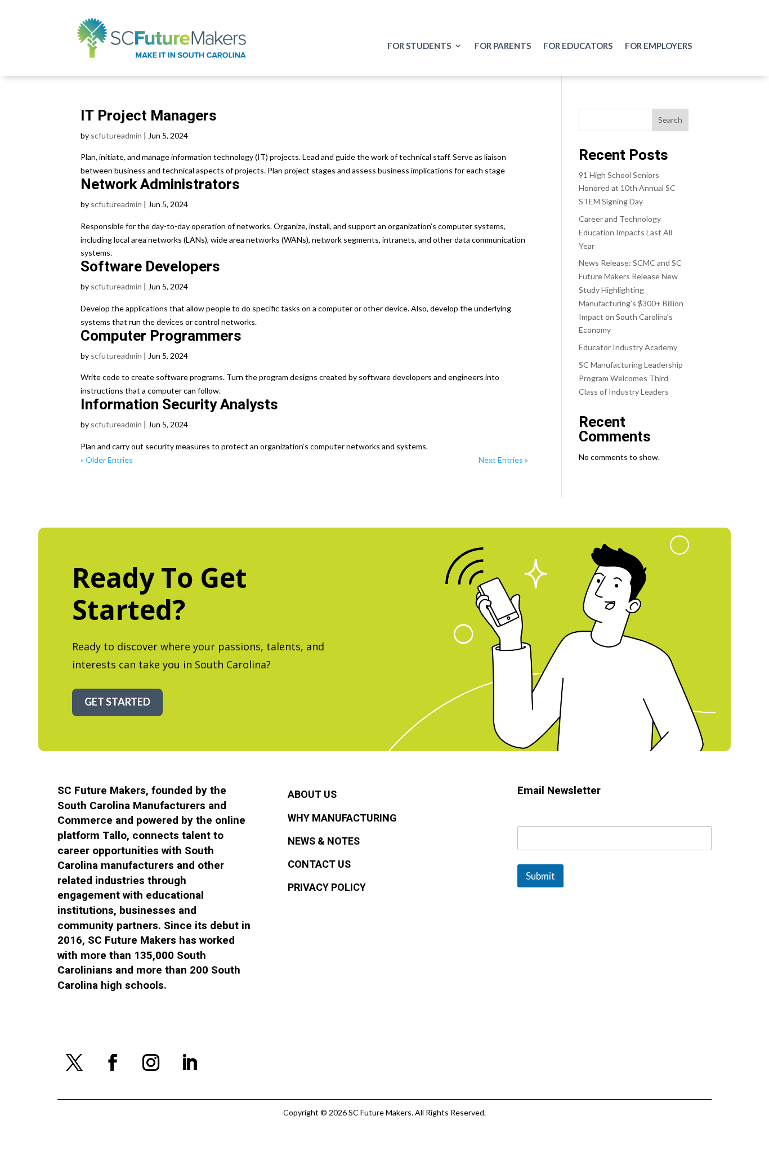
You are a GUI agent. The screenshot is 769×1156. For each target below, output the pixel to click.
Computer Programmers (161, 336)
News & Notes (324, 841)
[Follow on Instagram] (151, 1062)
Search (670, 119)
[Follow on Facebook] (112, 1062)
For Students (419, 46)
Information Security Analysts (179, 405)
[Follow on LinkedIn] (189, 1062)
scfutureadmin (116, 135)
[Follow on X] (74, 1062)
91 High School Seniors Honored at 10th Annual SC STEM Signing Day (627, 188)
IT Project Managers (149, 116)
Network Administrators (160, 184)
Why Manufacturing (342, 818)
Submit (540, 876)
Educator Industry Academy (628, 347)
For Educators (577, 46)
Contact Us (319, 865)
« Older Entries (107, 460)
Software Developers (150, 267)
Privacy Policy (327, 888)
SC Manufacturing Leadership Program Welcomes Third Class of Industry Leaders (631, 378)
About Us (312, 795)
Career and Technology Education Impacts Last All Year (625, 232)
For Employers (658, 46)
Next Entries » (503, 460)
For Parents (503, 46)
